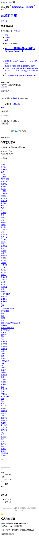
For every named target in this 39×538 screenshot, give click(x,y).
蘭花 (2, 306)
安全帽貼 (4, 184)
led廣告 (3, 367)
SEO (2, 337)
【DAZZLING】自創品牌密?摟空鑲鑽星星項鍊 (21, 68)
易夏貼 (3, 186)
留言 (19, 98)
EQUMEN (4, 453)
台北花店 (4, 349)
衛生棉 (3, 423)
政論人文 (16, 104)
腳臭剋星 (4, 169)
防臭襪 (3, 177)
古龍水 (3, 444)
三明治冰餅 (5, 179)
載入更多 (4, 111)
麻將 (2, 399)
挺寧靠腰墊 (5, 311)
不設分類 (17, 31)
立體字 (3, 354)
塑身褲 (3, 451)
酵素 (2, 289)
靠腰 (2, 313)
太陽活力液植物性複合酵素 (10, 323)
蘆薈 (2, 434)
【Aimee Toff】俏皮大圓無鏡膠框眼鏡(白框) (20, 75)
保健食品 (4, 277)
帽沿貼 (3, 167)
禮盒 (2, 210)
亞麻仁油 (4, 279)
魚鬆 (2, 205)
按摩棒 (3, 413)
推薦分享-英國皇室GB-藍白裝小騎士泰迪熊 (20, 66)
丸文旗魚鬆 (5, 396)
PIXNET (9, 508)
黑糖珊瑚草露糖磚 (7, 328)
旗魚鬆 (3, 203)
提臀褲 (3, 455)
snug (2, 243)
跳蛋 (2, 416)
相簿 (6, 35)
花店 (2, 339)
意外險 (3, 292)
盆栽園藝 (4, 301)
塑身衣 (3, 449)
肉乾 (2, 217)
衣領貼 (3, 165)
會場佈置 (4, 346)
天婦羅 (3, 222)
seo (2, 432)
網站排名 (4, 335)
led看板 (3, 372)
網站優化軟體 (5, 330)
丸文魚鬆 (4, 394)
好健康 (3, 275)
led (2, 365)
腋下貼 (3, 189)
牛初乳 (3, 284)
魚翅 (2, 232)
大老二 (3, 401)
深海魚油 (4, 287)
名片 (6, 40)
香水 (2, 441)
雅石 (2, 304)
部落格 (7, 37)
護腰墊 (3, 318)
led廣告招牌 (5, 361)
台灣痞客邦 (9, 15)
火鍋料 (3, 225)
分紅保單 (4, 296)
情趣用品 (4, 411)
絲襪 (2, 391)
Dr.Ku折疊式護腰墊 (7, 308)
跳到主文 (4, 21)
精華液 (3, 437)
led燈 (2, 363)
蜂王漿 (3, 282)
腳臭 (2, 172)
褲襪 (2, 387)
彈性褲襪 (4, 389)
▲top (2, 107)
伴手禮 (3, 213)
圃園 (2, 446)
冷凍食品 (4, 230)
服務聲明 (21, 510)
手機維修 (4, 420)
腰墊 (2, 316)
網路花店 (4, 341)
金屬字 (3, 358)
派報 (2, 351)
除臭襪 (3, 174)
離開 (11, 534)
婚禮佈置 (4, 344)
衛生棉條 (4, 425)
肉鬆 (2, 208)
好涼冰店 (4, 181)
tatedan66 (4, 87)
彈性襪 (3, 384)
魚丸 (2, 220)
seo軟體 (3, 332)
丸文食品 (4, 198)
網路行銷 (4, 430)
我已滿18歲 (5, 534)
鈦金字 (3, 370)
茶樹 (2, 439)
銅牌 (2, 356)
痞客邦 (14, 98)
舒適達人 (4, 428)
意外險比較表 (5, 294)
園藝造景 (4, 299)
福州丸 (3, 227)
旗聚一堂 (4, 201)
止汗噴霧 (4, 193)
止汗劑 (3, 191)
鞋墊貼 (3, 196)
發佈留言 (4, 123)
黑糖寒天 (4, 325)
